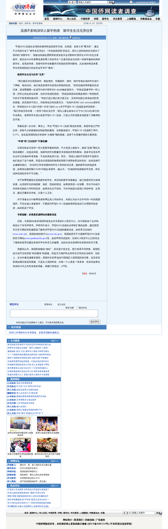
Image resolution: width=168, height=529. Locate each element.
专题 (157, 19)
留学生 (105, 19)
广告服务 (100, 520)
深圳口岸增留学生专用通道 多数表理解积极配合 (34, 332)
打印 (99, 23)
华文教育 (117, 19)
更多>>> (54, 341)
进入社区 (61, 304)
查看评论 (48, 304)
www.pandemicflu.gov (35, 238)
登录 (67, 308)
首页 (46, 19)
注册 (72, 308)
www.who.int (20, 234)
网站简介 (67, 520)
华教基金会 (146, 19)
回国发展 (11, 475)
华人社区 (71, 19)
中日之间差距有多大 (29, 468)
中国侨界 (85, 19)
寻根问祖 (11, 471)
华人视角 (11, 481)
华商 (96, 19)
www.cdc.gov (54, 234)
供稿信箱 (89, 520)
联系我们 (78, 520)
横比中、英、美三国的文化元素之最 (36, 465)
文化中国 (11, 403)
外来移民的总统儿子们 (30, 478)
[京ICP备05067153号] (98, 524)
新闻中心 (57, 19)
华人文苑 (11, 390)
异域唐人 (11, 465)
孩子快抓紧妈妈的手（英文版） (34, 481)
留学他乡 (11, 468)
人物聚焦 (131, 19)
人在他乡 (11, 383)
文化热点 (11, 386)
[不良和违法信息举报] (121, 524)
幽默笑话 (11, 393)
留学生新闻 (37, 23)
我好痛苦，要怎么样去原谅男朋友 (35, 475)
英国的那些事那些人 (29, 471)
